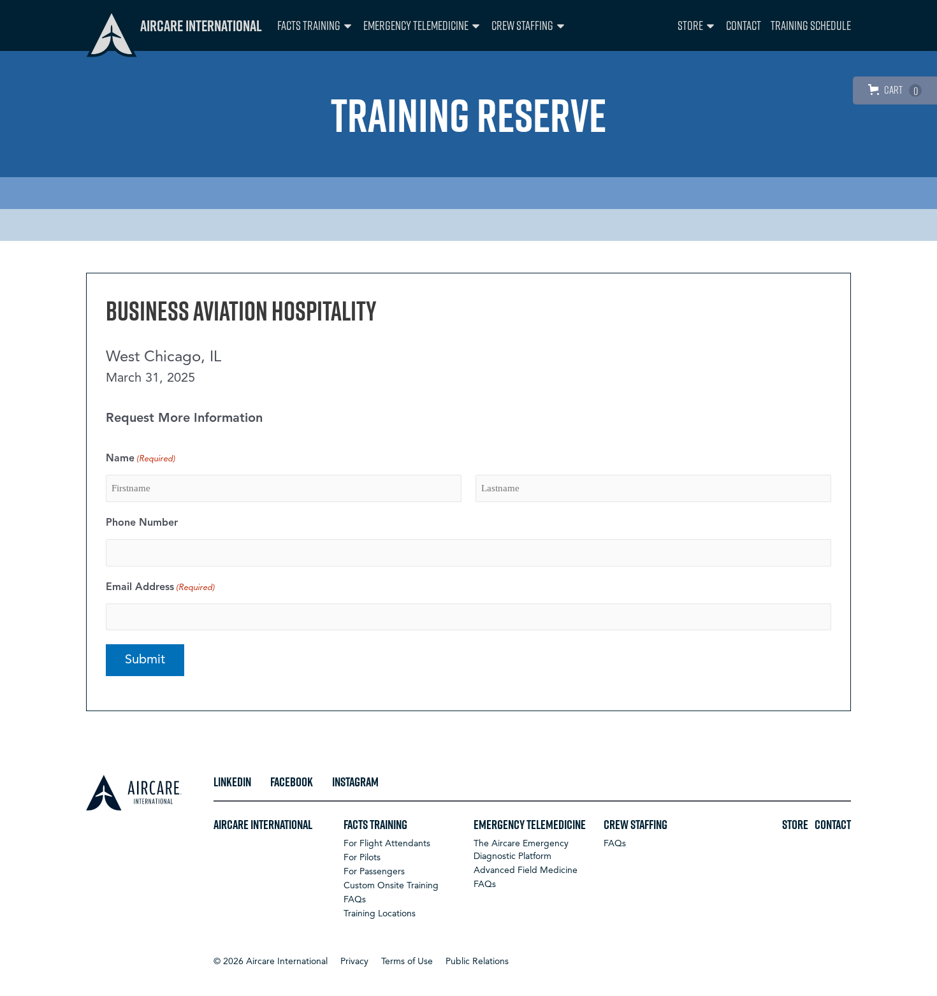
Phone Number (142, 523)
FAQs (355, 899)
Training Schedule (811, 25)
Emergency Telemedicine (415, 25)
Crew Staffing (522, 25)
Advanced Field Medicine (525, 870)
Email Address (160, 587)
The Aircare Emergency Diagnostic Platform (521, 850)
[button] (271, 961)
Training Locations (380, 913)
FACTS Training (308, 25)
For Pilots (362, 857)
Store (690, 25)
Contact (743, 25)
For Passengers (374, 871)
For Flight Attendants (387, 843)
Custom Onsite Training (391, 885)
